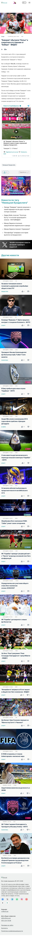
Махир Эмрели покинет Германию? (17, 229)
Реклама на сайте (7, 925)
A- (2, 49)
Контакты (4, 928)
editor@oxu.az (6, 918)
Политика (4, 360)
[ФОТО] (16, 305)
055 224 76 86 (6, 920)
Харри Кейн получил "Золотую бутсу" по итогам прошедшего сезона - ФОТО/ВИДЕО (15, 217)
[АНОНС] (16, 539)
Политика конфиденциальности (12, 931)
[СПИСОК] (16, 508)
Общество (4, 291)
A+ (5, 49)
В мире (3, 426)
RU (24, 2)
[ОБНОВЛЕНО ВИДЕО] (16, 638)
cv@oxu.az (4, 911)
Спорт (3, 325)
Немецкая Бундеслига (8, 165)
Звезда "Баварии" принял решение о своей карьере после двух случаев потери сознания (17, 209)
